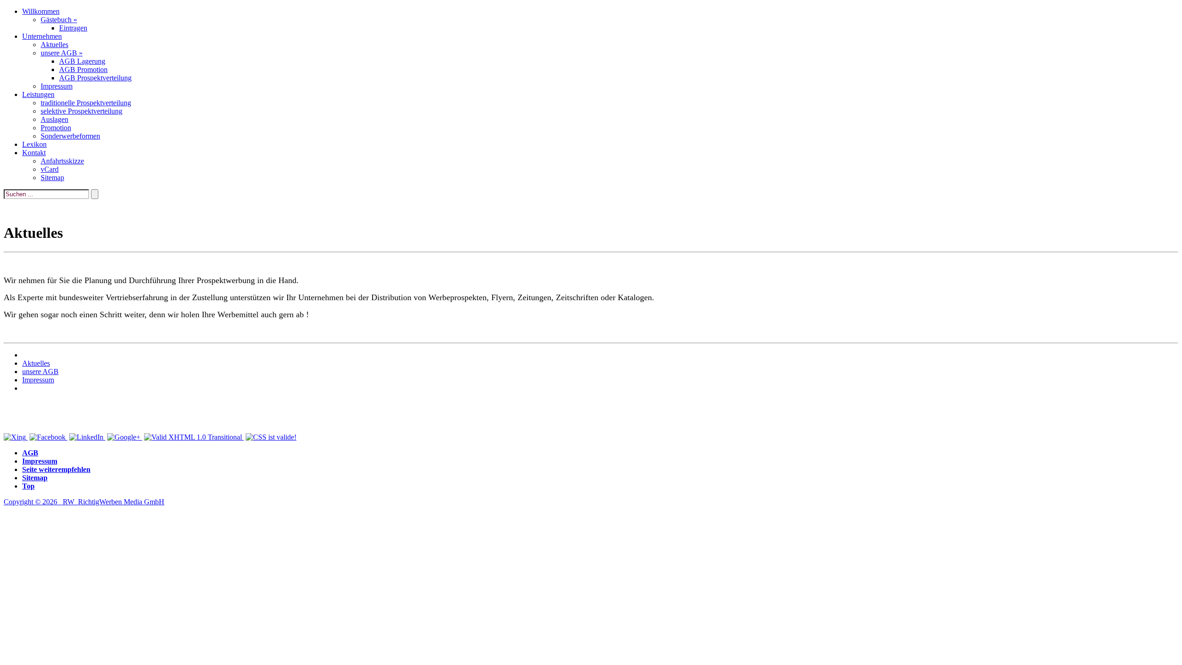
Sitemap (52, 177)
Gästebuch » (59, 20)
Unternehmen (42, 36)
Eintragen (73, 28)
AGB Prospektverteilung (95, 78)
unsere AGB (40, 371)
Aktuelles (54, 44)
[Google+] (124, 437)
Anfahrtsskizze (62, 161)
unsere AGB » (62, 53)
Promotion (56, 128)
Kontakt (34, 153)
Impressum (56, 86)
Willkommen (41, 11)
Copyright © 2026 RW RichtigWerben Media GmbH (84, 502)
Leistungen (38, 94)
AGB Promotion (83, 69)
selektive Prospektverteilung (81, 111)
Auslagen (54, 119)
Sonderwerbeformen (70, 136)
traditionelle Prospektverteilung (86, 103)
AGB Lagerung (82, 61)
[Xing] (16, 437)
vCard (50, 169)
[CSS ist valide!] (271, 437)
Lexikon (34, 144)
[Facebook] (48, 437)
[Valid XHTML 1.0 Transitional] (194, 437)
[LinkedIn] (87, 437)
